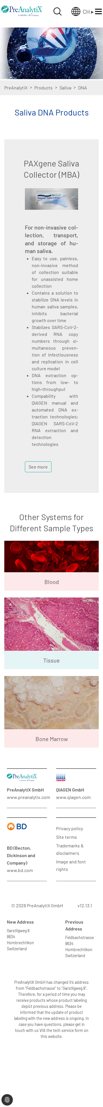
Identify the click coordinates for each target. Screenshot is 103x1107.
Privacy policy (69, 828)
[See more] (38, 459)
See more (38, 466)
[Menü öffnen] (98, 11)
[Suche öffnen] (57, 11)
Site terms (66, 837)
